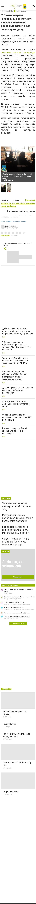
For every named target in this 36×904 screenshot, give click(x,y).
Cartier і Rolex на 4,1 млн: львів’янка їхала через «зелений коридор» (15, 541)
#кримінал (9, 221)
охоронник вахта (11, 791)
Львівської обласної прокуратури (18, 52)
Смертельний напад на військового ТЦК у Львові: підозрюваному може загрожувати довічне (14, 375)
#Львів (3, 221)
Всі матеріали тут (18, 577)
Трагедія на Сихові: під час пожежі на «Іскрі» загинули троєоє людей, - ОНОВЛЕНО (15, 361)
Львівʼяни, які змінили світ (12, 564)
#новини (23, 221)
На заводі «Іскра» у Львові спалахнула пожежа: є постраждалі (14, 431)
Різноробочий (9, 724)
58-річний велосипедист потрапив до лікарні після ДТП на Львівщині (16, 417)
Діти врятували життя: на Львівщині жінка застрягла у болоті (15, 404)
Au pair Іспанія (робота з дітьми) (14, 712)
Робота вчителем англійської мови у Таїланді (16, 735)
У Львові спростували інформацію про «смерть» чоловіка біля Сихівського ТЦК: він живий (17, 346)
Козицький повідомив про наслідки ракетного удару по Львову (18, 203)
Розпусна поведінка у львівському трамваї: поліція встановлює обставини (17, 518)
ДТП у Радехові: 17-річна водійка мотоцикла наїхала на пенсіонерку (17, 390)
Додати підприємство (18, 623)
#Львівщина (16, 221)
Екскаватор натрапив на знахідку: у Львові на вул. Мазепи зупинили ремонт (15, 529)
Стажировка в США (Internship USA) (17, 764)
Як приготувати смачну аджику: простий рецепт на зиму (16, 506)
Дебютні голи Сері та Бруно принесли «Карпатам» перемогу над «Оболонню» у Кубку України (17, 331)
